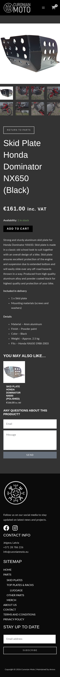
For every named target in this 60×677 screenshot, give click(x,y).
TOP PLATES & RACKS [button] (20, 585)
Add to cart (18, 228)
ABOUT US (10, 605)
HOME (7, 570)
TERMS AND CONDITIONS (19, 614)
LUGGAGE (16, 590)
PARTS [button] (7, 575)
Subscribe (30, 650)
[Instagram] (15, 528)
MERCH (11, 600)
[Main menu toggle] (43, 7)
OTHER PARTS (15, 595)
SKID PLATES (14, 580)
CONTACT (9, 610)
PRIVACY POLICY (13, 619)
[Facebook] (6, 528)
